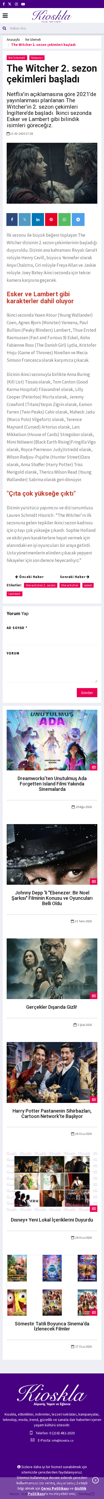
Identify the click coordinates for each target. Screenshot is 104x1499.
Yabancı (37, 58)
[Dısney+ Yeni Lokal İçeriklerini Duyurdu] (52, 1181)
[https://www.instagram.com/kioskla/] (16, 4)
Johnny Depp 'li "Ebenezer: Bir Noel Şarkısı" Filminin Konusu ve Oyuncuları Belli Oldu (52, 898)
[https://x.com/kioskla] (9, 4)
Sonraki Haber (73, 577)
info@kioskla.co (62, 1440)
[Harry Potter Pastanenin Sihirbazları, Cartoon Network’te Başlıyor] (52, 1072)
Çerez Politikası (55, 1488)
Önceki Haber (31, 577)
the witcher (69, 585)
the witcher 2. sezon (40, 585)
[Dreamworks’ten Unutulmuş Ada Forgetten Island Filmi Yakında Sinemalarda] (52, 739)
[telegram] (78, 219)
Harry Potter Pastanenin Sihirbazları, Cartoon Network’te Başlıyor (52, 1113)
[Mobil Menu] (5, 16)
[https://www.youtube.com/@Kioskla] (23, 4)
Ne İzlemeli (33, 39)
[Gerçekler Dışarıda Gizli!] (52, 968)
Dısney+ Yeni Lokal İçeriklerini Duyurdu (52, 1220)
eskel (88, 585)
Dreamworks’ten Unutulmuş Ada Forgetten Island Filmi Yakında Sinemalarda (52, 784)
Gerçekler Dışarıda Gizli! (52, 1007)
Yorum (13, 653)
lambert (15, 594)
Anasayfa (13, 39)
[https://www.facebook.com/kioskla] (4, 4)
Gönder (87, 692)
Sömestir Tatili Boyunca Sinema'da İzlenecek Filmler (52, 1326)
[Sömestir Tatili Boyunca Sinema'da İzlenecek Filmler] (52, 1284)
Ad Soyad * (17, 628)
